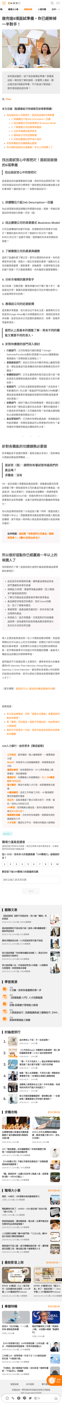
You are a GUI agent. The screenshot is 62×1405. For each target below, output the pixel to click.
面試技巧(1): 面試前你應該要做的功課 (35, 688)
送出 (31, 891)
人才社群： (12, 822)
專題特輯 (28, 9)
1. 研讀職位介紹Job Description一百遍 (30, 119)
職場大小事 (13, 9)
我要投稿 (14, 1384)
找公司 (10, 800)
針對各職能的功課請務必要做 (22, 143)
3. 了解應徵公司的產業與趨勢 (26, 127)
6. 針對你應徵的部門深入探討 (26, 139)
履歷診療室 (12, 769)
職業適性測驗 (13, 815)
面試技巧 (7, 834)
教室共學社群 (15, 811)
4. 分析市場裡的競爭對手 (24, 131)
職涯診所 (11, 777)
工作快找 (11, 754)
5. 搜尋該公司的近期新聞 (24, 135)
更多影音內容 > (53, 1263)
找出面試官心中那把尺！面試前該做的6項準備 (30, 115)
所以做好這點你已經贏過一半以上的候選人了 (30, 147)
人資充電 (42, 9)
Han (9, 99)
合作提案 (30, 1384)
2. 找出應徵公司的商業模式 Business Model (33, 123)
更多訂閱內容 (54, 1112)
